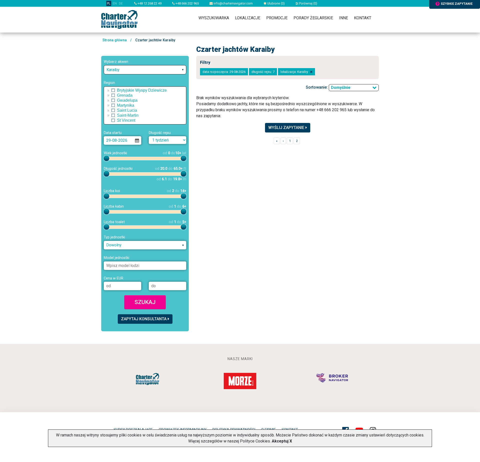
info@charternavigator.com (233, 3)
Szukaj (145, 302)
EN (115, 3)
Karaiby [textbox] (113, 69)
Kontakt (362, 18)
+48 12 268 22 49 (149, 3)
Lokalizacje (247, 18)
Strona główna (114, 40)
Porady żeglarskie (313, 18)
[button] (108, 90)
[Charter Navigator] (119, 19)
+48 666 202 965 (187, 3)
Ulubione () (275, 3)
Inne (343, 18)
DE (121, 3)
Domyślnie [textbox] (340, 87)
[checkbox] (113, 90)
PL (108, 3)
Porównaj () (307, 3)
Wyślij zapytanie (286, 127)
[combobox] (145, 69)
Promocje (277, 18)
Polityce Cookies (255, 441)
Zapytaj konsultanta (143, 319)
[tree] (145, 105)
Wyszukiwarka (213, 18)
